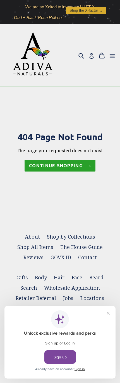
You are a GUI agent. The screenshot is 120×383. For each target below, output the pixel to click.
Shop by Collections (71, 237)
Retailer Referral (36, 298)
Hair (59, 277)
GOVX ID (61, 257)
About (32, 237)
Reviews (33, 257)
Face (77, 277)
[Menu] (112, 55)
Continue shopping (56, 165)
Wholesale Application (72, 288)
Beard (96, 277)
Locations (92, 298)
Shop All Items (35, 247)
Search (28, 288)
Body (41, 277)
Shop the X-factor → (86, 9)
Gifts (22, 277)
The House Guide (81, 247)
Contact (87, 257)
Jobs (68, 298)
